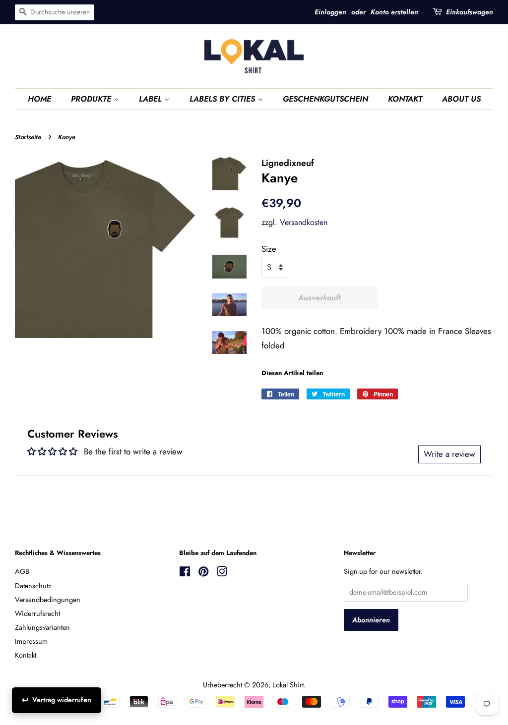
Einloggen (330, 12)
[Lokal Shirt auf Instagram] (221, 573)
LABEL (151, 99)
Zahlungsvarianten (42, 627)
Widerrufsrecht (37, 613)
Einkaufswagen (469, 12)
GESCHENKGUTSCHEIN (325, 99)
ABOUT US (461, 99)
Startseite (28, 137)
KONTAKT (405, 99)
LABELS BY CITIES (223, 99)
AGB (22, 571)
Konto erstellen (394, 12)
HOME (39, 99)
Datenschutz (33, 586)
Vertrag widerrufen (61, 700)
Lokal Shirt (288, 685)
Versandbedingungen (47, 600)
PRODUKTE (92, 99)
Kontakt (25, 655)
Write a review (449, 454)
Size (268, 249)
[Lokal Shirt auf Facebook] (184, 573)
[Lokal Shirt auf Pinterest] (203, 573)
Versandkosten (303, 222)
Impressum (31, 641)
